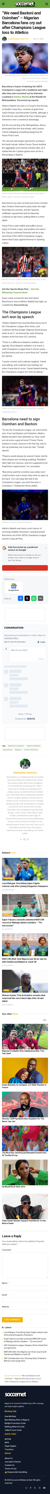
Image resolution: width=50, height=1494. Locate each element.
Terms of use (10, 1469)
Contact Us (10, 1465)
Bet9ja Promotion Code (15, 1423)
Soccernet (9, 1376)
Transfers (8, 878)
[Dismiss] (46, 548)
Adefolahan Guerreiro (19, 39)
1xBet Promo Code (13, 1430)
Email (5, 1295)
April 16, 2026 (38, 39)
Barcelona (7, 750)
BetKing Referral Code (14, 1427)
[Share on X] (27, 598)
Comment (7, 1250)
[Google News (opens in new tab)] (13, 587)
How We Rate (10, 1416)
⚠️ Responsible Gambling (16, 1472)
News (6, 915)
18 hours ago (8, 965)
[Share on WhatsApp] (34, 598)
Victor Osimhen (31, 750)
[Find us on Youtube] (44, 1487)
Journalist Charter (13, 1462)
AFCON (8, 1439)
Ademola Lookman (16, 746)
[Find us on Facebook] (30, 1487)
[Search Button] (46, 4)
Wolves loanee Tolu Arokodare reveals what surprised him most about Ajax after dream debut (23, 998)
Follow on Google (25, 568)
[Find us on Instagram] (40, 1487)
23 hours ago (8, 1005)
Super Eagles (10, 1446)
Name (5, 1283)
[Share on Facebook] (20, 598)
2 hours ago (7, 929)
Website (5, 1307)
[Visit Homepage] (25, 4)
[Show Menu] (3, 4)
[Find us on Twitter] (35, 1487)
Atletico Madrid (21, 97)
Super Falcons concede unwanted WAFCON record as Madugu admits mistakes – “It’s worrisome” (23, 922)
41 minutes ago (8, 890)
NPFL (7, 1443)
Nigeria (18, 750)
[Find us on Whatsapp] (26, 1487)
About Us (9, 1458)
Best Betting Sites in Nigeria (17, 1420)
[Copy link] (40, 598)
